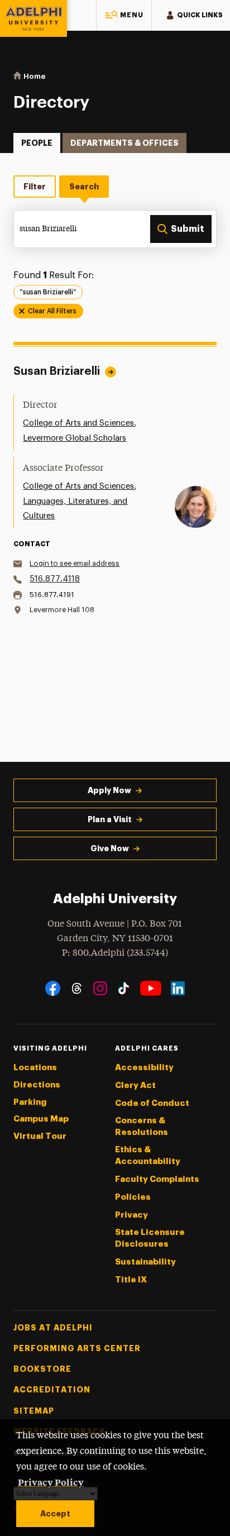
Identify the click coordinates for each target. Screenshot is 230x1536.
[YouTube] (150, 988)
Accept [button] (55, 1514)
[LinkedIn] (178, 988)
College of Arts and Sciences (78, 423)
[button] (124, 15)
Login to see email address (74, 563)
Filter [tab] (34, 186)
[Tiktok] (124, 988)
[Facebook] (52, 988)
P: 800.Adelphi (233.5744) (115, 953)
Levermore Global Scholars (74, 438)
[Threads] (77, 988)
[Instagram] (100, 988)
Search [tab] (84, 186)
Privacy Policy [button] (51, 1482)
